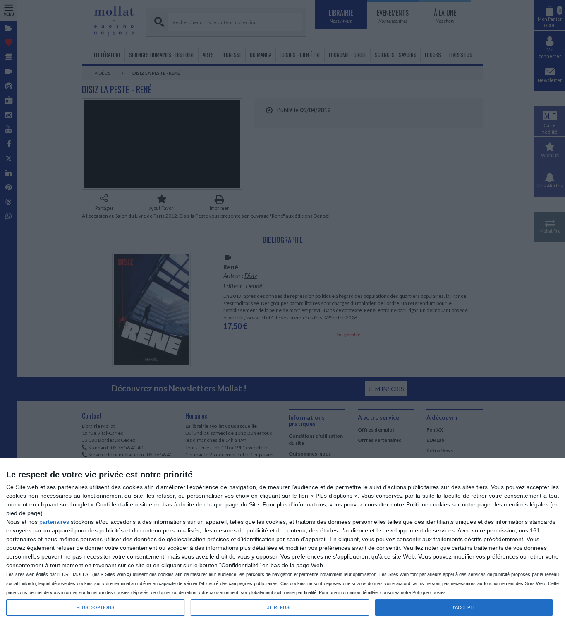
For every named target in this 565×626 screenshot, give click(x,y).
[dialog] (282, 542)
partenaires (54, 522)
